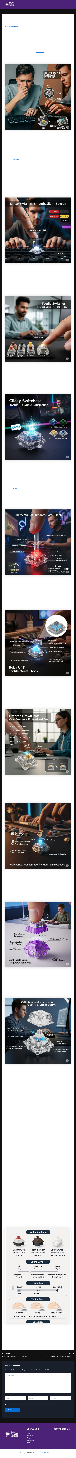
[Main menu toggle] (72, 4)
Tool (28, 1433)
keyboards (16, 159)
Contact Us (30, 1440)
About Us (30, 1436)
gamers (14, 488)
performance (40, 52)
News (28, 1442)
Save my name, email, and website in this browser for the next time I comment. (32, 1404)
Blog (28, 1438)
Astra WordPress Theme (48, 1453)
